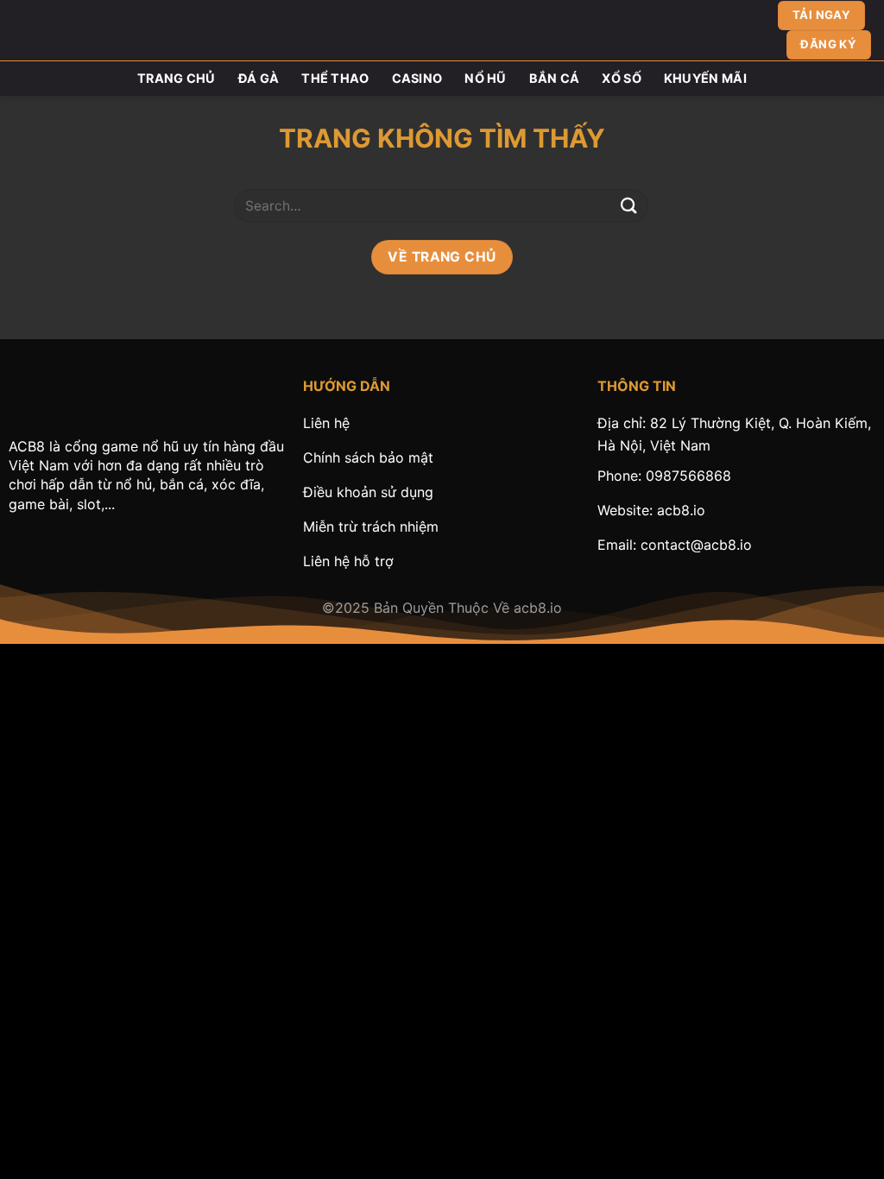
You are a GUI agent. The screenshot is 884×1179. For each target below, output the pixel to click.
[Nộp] (629, 206)
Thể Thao (335, 78)
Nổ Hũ (485, 78)
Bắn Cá (554, 78)
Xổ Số (621, 78)
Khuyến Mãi (705, 78)
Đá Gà (258, 78)
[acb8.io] (442, 30)
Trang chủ (176, 78)
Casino (417, 78)
